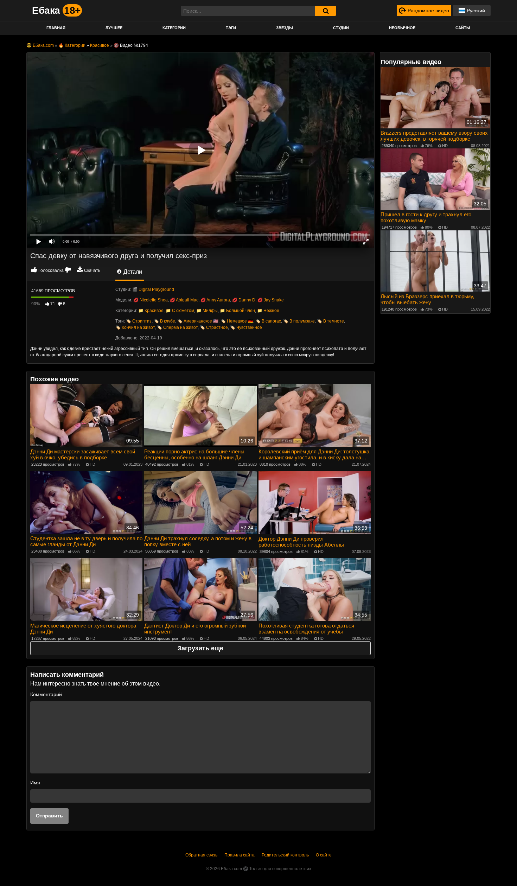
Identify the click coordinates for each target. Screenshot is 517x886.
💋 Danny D (243, 300)
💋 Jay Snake (270, 300)
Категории (174, 28)
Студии (341, 28)
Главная (55, 28)
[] (325, 11)
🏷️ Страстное (214, 327)
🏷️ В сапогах (268, 321)
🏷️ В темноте (330, 321)
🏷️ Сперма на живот (177, 327)
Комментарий (46, 694)
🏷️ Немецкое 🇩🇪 (237, 321)
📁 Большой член (237, 310)
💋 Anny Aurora (215, 300)
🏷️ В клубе (164, 321)
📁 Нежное (268, 310)
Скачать (92, 270)
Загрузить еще (200, 648)
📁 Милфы (207, 310)
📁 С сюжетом (180, 310)
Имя (35, 782)
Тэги (231, 28)
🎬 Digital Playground (153, 289)
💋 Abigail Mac (184, 300)
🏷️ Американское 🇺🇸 (197, 321)
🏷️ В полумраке (299, 321)
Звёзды (284, 28)
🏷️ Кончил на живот (135, 327)
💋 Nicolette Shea (150, 300)
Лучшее (114, 28)
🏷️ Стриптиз (139, 321)
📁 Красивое (151, 310)
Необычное (402, 28)
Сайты (462, 28)
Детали (132, 272)
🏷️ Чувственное (246, 327)
